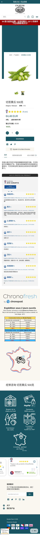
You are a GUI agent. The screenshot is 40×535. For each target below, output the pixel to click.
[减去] (7, 133)
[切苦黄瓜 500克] (16, 93)
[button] (28, 17)
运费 (12, 119)
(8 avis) (25, 112)
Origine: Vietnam (11, 105)
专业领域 (24, 2)
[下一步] (36, 155)
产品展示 (16, 55)
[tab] (5, 155)
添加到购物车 (20, 139)
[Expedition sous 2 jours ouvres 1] (20, 325)
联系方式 (16, 2)
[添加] (17, 133)
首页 (10, 55)
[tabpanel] (20, 163)
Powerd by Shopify (12, 522)
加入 (30, 494)
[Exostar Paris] (20, 9)
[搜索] (25, 16)
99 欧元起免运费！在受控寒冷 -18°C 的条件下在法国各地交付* (20, 22)
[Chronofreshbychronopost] (20, 299)
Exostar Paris (10, 519)
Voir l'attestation (10, 187)
